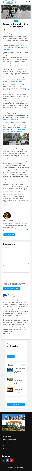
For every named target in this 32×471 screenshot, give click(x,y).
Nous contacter (6, 445)
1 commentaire (25, 30)
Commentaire (6, 247)
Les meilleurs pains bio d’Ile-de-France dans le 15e (18, 389)
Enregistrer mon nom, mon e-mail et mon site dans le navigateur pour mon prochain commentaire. (14, 284)
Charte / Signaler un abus (9, 442)
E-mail (4, 271)
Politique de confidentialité (9, 439)
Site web (4, 276)
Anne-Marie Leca (9, 30)
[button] (29, 2)
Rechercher (16, 404)
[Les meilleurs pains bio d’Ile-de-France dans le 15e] (10, 389)
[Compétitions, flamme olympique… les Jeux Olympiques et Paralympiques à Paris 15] (10, 369)
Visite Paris (5, 449)
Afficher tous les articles (9, 234)
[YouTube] (11, 460)
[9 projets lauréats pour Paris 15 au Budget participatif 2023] (10, 379)
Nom (4, 265)
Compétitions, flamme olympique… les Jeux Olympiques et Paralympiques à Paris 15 (19, 371)
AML (5, 205)
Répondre (10, 335)
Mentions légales (7, 436)
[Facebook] (7, 460)
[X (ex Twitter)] (3, 460)
